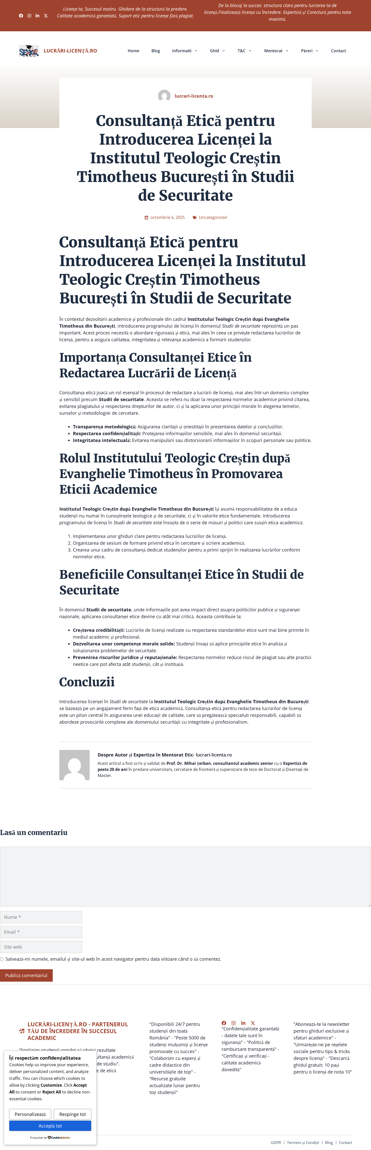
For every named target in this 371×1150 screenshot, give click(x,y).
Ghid (214, 51)
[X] (253, 1023)
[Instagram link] (29, 16)
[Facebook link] (21, 16)
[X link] (46, 16)
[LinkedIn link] (37, 16)
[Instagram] (233, 1023)
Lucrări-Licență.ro (70, 50)
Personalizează (30, 1114)
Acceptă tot (50, 1126)
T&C (242, 51)
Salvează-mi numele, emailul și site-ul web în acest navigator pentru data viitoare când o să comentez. (113, 959)
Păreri (306, 51)
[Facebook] (224, 1023)
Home (133, 51)
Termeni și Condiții (303, 1142)
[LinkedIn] (243, 1023)
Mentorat (273, 51)
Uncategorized (213, 217)
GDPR (276, 1142)
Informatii (181, 51)
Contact (338, 51)
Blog (155, 51)
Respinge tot (72, 1114)
